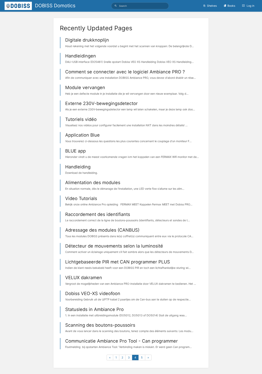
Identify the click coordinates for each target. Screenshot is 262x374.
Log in (250, 5)
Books (231, 5)
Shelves (212, 5)
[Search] (115, 5)
